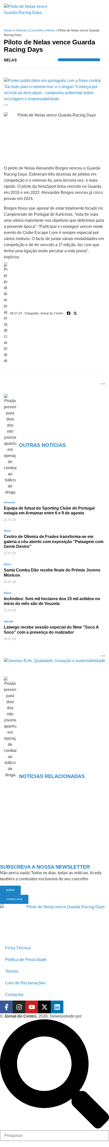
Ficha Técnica (18, 948)
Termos (11, 971)
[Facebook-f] (6, 1007)
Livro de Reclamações (25, 983)
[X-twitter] (44, 1007)
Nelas (51, 30)
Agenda (8, 621)
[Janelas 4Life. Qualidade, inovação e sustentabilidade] (54, 661)
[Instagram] (19, 1007)
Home (8, 30)
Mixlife (89, 1016)
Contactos (14, 994)
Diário (7, 530)
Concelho (36, 30)
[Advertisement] (54, 829)
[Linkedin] (57, 1007)
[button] (69, 313)
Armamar (9, 502)
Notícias (21, 30)
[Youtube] (31, 1007)
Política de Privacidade (26, 959)
